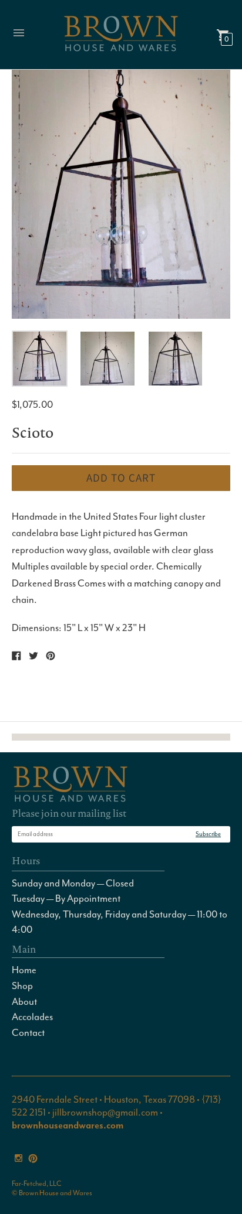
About (24, 1001)
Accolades (32, 1017)
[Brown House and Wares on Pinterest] (33, 1157)
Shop (22, 986)
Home (24, 970)
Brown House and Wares (55, 1193)
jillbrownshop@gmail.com (105, 1112)
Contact (28, 1033)
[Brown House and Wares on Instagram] (18, 1157)
